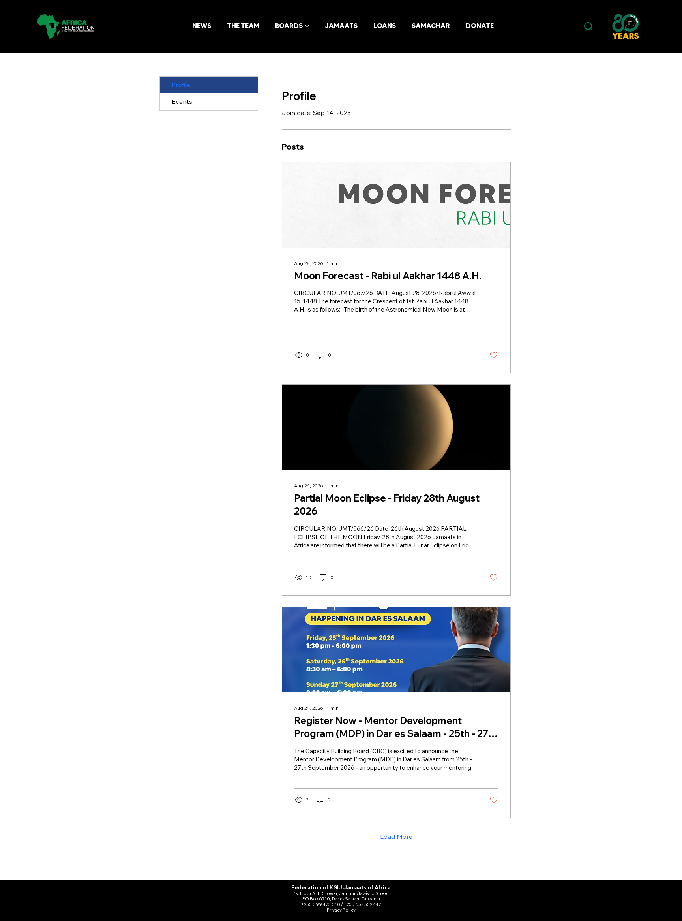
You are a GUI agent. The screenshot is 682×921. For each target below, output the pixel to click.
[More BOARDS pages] (307, 26)
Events (182, 101)
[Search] (588, 27)
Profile (181, 85)
